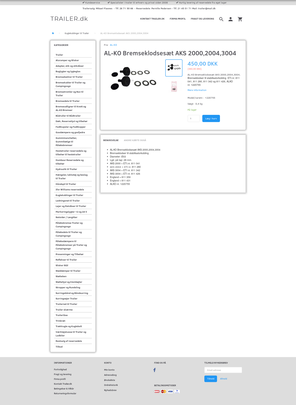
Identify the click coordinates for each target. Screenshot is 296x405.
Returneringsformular (65, 393)
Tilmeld (210, 378)
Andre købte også (135, 140)
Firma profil (178, 18)
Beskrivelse (111, 140)
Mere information (197, 90)
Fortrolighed (60, 369)
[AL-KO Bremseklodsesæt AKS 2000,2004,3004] (133, 81)
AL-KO (113, 44)
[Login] (230, 18)
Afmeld (223, 378)
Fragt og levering (202, 18)
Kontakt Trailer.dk (152, 18)
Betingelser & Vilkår (64, 388)
